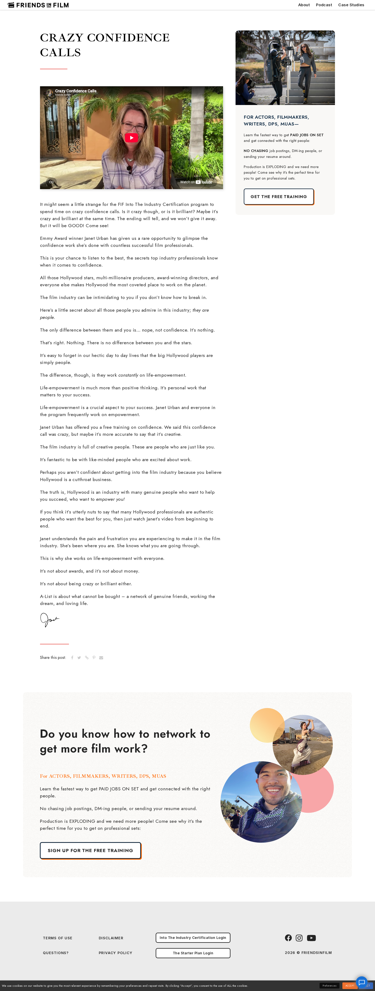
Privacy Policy (116, 953)
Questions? (56, 953)
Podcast (324, 5)
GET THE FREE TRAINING (279, 197)
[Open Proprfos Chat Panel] (362, 982)
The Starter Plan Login (193, 953)
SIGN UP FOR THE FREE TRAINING (90, 850)
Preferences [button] (329, 985)
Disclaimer (111, 938)
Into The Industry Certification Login (193, 938)
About (304, 5)
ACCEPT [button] (350, 985)
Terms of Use (58, 938)
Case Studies (351, 5)
